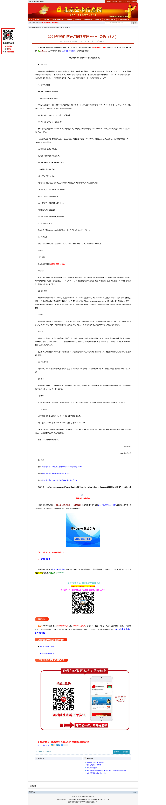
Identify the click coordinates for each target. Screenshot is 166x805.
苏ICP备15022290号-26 (101, 799)
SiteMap (114, 1)
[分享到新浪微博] (54, 745)
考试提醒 (125, 752)
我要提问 (101, 41)
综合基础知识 (88, 19)
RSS (30, 792)
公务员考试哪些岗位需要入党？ (97, 773)
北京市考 (46, 19)
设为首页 (127, 1)
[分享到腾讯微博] (57, 745)
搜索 (134, 23)
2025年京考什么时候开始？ (95, 762)
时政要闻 (38, 19)
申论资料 (69, 19)
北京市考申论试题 (123, 19)
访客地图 (108, 1)
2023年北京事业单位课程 (107, 505)
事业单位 (67, 28)
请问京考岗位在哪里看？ (95, 765)
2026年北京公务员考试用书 (50, 23)
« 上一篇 (39, 751)
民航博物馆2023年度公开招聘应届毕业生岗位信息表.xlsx (62, 467)
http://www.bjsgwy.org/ (74, 799)
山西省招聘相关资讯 (47, 647)
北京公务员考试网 (43, 28)
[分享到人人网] (59, 745)
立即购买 (46, 559)
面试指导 (98, 19)
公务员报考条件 (92, 768)
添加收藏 (134, 1)
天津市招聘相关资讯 (47, 653)
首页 (30, 19)
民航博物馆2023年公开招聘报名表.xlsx (56, 473)
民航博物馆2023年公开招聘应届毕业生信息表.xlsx (59, 480)
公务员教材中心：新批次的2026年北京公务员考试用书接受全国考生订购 (63, 742)
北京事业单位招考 (58, 19)
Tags (33, 792)
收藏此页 (116, 752)
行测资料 (78, 19)
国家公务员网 (33, 23)
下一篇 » (48, 751)
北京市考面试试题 (109, 19)
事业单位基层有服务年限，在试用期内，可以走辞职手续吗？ (106, 770)
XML (97, 802)
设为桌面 (121, 1)
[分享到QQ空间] (52, 745)
